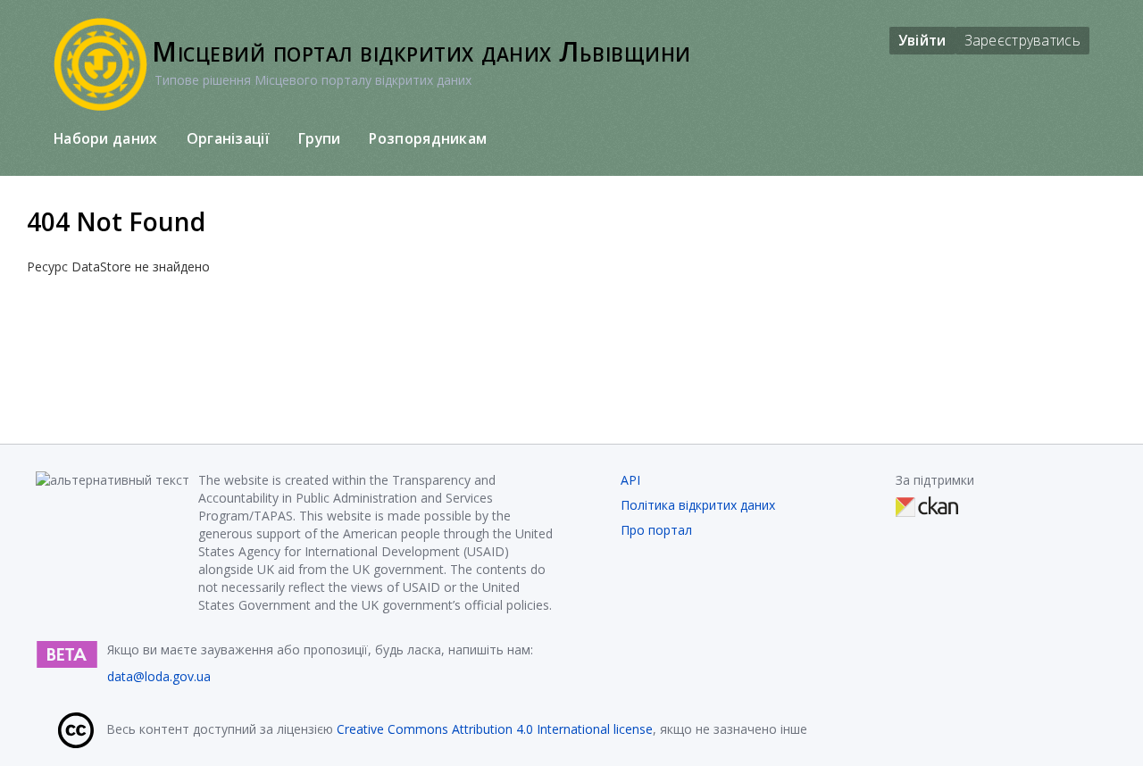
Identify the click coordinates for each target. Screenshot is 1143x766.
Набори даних (106, 138)
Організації (228, 138)
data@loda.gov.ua (159, 676)
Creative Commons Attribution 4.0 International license (495, 728)
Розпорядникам (428, 138)
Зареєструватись (1022, 40)
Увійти (922, 40)
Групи (319, 138)
